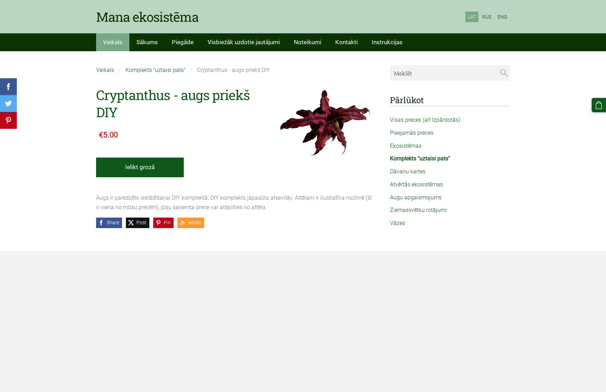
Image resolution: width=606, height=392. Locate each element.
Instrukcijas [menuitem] (387, 42)
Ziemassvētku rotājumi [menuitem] (418, 210)
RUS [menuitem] (486, 17)
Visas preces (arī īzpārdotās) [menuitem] (425, 120)
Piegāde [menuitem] (183, 42)
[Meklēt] (504, 73)
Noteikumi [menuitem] (307, 42)
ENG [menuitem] (502, 17)
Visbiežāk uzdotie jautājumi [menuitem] (244, 42)
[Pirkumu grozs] (599, 105)
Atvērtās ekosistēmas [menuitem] (416, 184)
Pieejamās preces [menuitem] (411, 132)
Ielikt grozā (140, 167)
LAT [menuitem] (472, 17)
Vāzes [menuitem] (397, 223)
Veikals (105, 70)
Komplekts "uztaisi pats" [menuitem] (420, 158)
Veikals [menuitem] (112, 42)
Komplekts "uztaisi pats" (156, 70)
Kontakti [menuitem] (346, 42)
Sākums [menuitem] (147, 42)
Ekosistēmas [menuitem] (406, 145)
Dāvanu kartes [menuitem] (407, 171)
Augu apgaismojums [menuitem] (416, 197)
